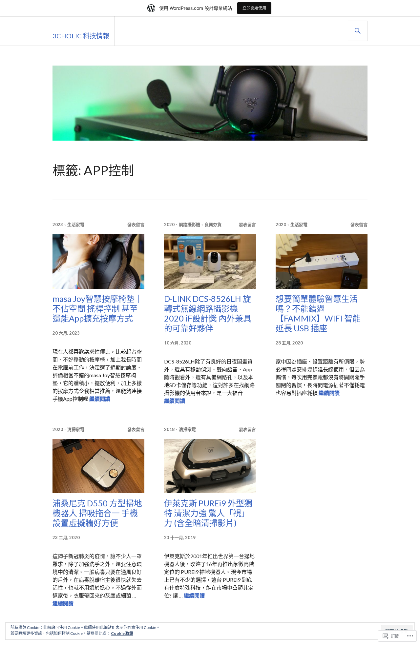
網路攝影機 (189, 224)
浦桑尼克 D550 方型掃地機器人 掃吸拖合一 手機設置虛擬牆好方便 (97, 513)
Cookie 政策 (122, 633)
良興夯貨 (212, 224)
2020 (169, 224)
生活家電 (75, 224)
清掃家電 (75, 429)
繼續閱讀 (99, 399)
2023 (57, 224)
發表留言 (135, 224)
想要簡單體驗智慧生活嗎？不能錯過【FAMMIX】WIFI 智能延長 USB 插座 (318, 313)
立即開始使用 (254, 8)
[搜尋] (358, 31)
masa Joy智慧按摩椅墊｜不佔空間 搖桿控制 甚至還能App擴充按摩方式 (97, 308)
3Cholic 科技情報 (80, 36)
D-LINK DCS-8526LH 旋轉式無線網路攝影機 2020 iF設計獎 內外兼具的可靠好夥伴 (207, 313)
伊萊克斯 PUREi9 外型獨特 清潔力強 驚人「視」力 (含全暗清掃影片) (208, 513)
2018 (169, 429)
